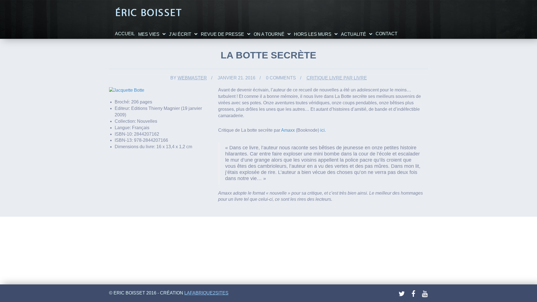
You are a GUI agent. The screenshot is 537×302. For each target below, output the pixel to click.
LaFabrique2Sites (206, 293)
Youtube (425, 294)
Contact (386, 33)
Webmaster (192, 78)
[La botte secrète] (126, 90)
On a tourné (269, 34)
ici (322, 130)
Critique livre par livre (337, 78)
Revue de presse (222, 34)
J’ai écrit (180, 34)
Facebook (414, 294)
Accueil (125, 33)
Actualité (353, 34)
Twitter (402, 294)
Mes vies (148, 34)
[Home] (148, 12)
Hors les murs (312, 34)
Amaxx (288, 130)
